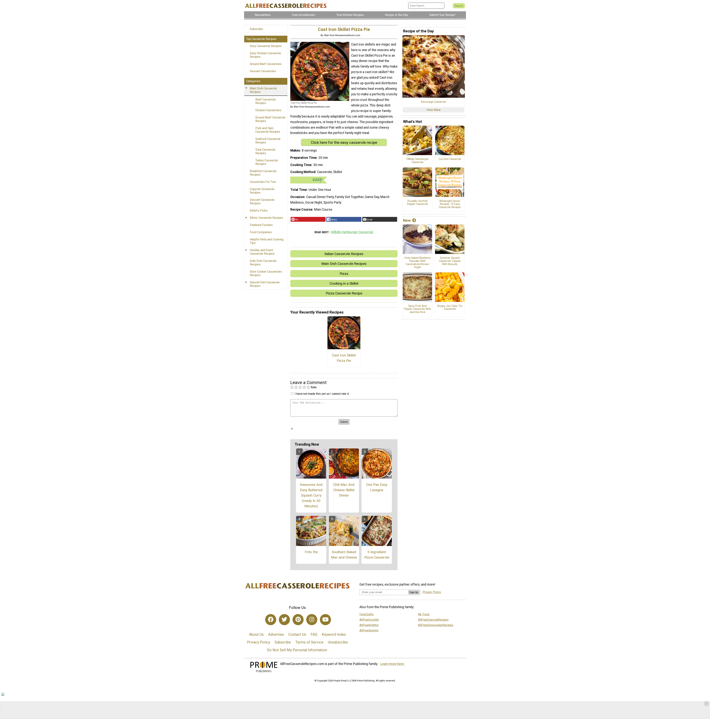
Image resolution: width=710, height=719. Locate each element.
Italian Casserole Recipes (343, 254)
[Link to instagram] (311, 619)
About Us (256, 634)
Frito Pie (311, 552)
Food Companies (261, 232)
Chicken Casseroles (268, 110)
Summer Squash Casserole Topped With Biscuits (450, 261)
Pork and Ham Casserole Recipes (267, 129)
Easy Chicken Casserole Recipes (265, 54)
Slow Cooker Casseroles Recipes (266, 273)
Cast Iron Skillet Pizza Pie (344, 358)
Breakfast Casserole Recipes (263, 172)
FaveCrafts (366, 614)
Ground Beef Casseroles (266, 64)
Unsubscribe (338, 642)
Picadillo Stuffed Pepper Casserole (417, 203)
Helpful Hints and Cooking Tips (266, 241)
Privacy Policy (258, 642)
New (407, 220)
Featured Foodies (261, 225)
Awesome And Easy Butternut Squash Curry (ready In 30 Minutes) (311, 495)
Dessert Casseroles (263, 71)
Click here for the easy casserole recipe (344, 142)
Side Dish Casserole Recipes (263, 262)
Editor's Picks (259, 210)
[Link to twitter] (284, 619)
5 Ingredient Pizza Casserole (376, 554)
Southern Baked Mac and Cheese (344, 554)
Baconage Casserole (433, 101)
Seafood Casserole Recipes (267, 140)
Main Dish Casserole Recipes (263, 90)
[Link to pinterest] (298, 619)
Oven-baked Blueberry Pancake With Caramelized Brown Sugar (417, 263)
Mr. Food (423, 614)
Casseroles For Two (263, 182)
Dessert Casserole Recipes (262, 201)
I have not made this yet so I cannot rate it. (322, 393)
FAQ (314, 634)
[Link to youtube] (325, 619)
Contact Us (297, 634)
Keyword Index (334, 634)
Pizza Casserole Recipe (344, 293)
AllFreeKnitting (368, 625)
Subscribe (256, 29)
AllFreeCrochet (369, 619)
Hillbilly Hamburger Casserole (352, 232)
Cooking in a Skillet (344, 283)
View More (434, 110)
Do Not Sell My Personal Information (297, 650)
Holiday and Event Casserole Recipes (262, 251)
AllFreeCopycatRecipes (433, 619)
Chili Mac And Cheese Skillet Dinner (343, 489)
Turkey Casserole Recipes (266, 162)
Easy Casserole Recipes (266, 46)
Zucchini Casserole (449, 159)
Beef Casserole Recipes (265, 101)
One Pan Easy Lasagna (376, 487)
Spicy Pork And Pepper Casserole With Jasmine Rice (417, 309)
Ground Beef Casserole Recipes (270, 119)
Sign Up (414, 592)
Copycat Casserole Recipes (262, 190)
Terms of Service (309, 642)
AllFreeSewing (368, 630)
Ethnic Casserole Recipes (266, 217)
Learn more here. (392, 664)
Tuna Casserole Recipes (265, 151)
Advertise (276, 634)
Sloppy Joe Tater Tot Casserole (449, 308)
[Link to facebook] (270, 619)
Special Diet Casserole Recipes (265, 284)
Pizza (344, 273)
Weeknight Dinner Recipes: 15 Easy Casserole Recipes (450, 204)
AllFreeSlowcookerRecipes (435, 625)
